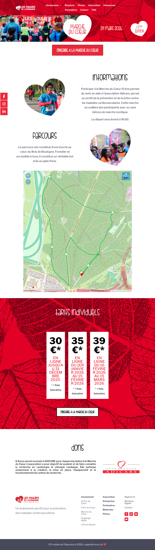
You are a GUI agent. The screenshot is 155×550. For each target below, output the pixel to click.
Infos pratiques (88, 524)
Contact (84, 10)
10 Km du (85, 501)
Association (94, 5)
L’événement (52, 5)
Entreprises (109, 5)
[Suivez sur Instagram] (131, 514)
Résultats (69, 5)
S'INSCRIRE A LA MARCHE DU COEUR (77, 50)
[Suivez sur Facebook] (126, 514)
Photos (81, 5)
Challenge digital (86, 519)
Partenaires (71, 10)
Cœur (84, 503)
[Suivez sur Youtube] (126, 519)
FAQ (94, 10)
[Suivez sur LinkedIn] (136, 514)
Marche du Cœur (86, 512)
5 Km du (85, 507)
